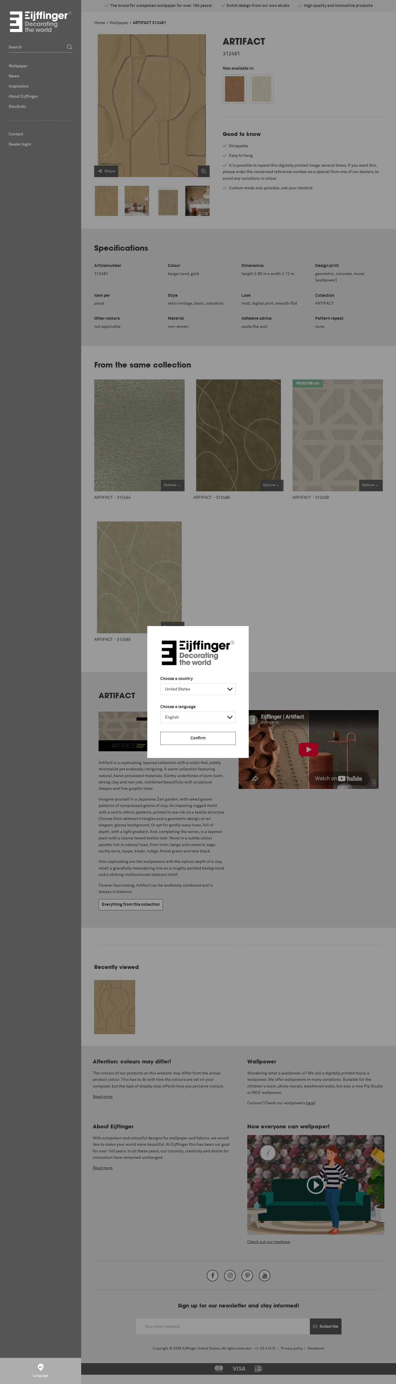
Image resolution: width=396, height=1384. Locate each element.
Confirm (198, 738)
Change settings (30, 1376)
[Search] (69, 47)
